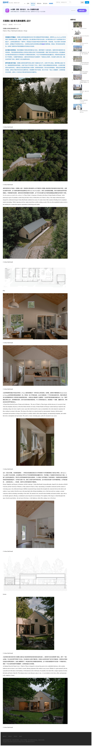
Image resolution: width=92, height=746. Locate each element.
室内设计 (45, 3)
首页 (28, 3)
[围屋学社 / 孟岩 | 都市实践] (81, 75)
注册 (87, 2)
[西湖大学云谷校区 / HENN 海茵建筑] (81, 61)
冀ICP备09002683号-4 (30, 741)
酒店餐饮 (11, 24)
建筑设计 (33, 3)
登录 (82, 2)
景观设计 (39, 3)
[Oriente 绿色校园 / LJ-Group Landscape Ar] (81, 82)
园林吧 (5, 2)
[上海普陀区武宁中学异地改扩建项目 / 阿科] (81, 68)
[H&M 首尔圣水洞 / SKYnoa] (81, 89)
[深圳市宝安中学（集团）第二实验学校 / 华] (81, 46)
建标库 (20, 736)
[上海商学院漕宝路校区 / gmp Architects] (81, 54)
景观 (43, 44)
